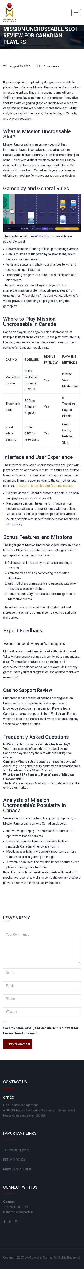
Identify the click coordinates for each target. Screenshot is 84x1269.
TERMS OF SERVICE (16, 1150)
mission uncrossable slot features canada (45, 485)
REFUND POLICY (14, 1160)
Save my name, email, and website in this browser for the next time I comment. (40, 1030)
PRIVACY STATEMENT (18, 1169)
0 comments (51, 66)
